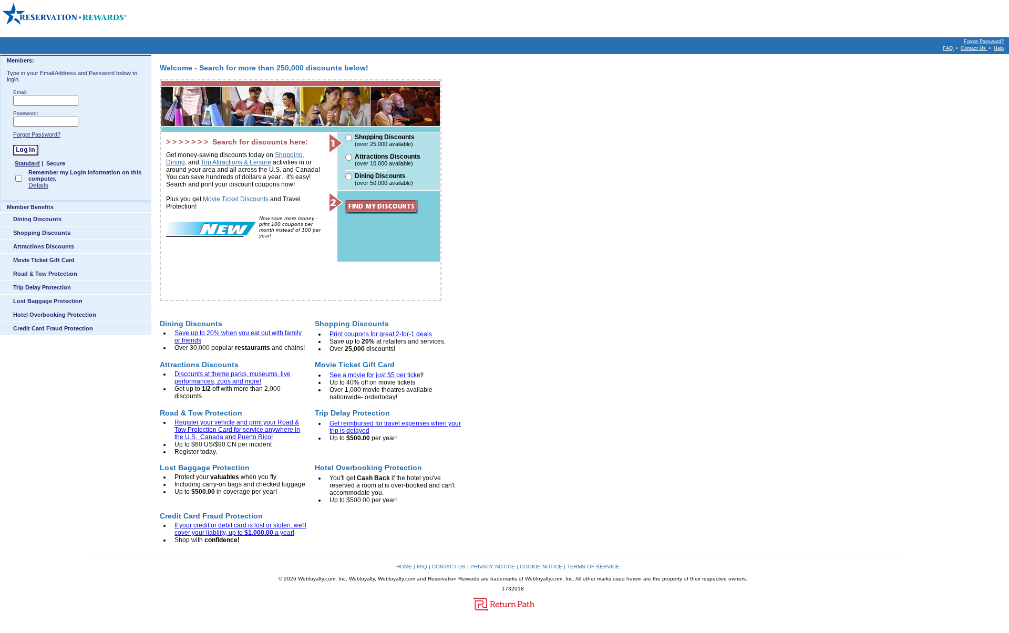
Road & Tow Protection (45, 274)
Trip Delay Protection (42, 287)
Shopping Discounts (41, 233)
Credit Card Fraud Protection (53, 328)
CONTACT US (449, 566)
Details (38, 185)
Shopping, (289, 155)
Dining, (176, 162)
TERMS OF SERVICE (593, 566)
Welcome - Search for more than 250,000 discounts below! (264, 68)
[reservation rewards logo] (65, 14)
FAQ (948, 48)
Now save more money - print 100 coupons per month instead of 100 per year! (290, 226)
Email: (20, 92)
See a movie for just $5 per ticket (376, 375)
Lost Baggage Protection (48, 301)
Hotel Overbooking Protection (54, 315)
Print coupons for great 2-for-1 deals (381, 334)
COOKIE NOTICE (541, 566)
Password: (25, 113)
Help (999, 48)
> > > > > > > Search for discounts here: (237, 142)
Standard (27, 163)
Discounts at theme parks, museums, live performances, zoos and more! (232, 377)
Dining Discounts (37, 219)
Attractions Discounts (43, 246)
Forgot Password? (984, 41)
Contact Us (974, 48)
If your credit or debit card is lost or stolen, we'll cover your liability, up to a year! (240, 529)
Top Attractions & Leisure (236, 162)
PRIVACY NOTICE (492, 566)
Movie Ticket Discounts (236, 199)
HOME (404, 566)
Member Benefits (30, 207)
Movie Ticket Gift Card (44, 260)
